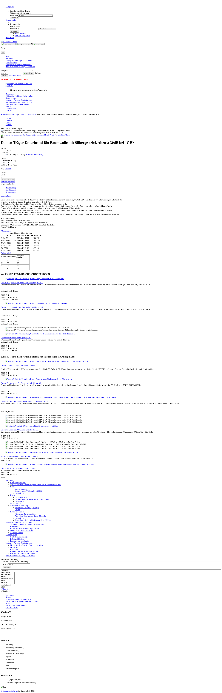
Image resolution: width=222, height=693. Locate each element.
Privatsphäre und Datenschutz (16, 605)
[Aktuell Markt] (7, 573)
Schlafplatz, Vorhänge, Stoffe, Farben (19, 60)
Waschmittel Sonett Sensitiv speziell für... (16, 338)
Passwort (13, 29)
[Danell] (7, 581)
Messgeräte (14, 547)
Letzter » (9, 125)
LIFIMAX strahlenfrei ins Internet (22, 553)
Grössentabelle (11, 192)
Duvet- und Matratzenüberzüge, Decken (25, 528)
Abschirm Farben (16, 533)
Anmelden (7, 567)
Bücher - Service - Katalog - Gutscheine (20, 67)
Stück (3, 175)
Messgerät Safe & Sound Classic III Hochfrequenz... (20, 456)
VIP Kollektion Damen (52, 485)
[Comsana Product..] (7, 579)
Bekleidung (10, 58)
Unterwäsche (19, 493)
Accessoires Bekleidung (19, 506)
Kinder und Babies (17, 512)
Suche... (38, 73)
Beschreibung (11, 188)
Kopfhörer (14, 549)
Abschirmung (10, 190)
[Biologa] (7, 577)
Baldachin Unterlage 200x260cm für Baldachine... (19, 430)
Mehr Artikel (5, 589)
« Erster (8, 118)
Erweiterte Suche (15, 76)
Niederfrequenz (11, 63)
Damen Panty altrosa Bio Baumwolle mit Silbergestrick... (22, 283)
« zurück (9, 120)
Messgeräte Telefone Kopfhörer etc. (19, 65)
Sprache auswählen (17, 11)
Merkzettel (10, 38)
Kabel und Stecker (17, 539)
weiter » (8, 123)
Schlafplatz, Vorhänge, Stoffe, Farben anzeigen (27, 524)
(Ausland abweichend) (34, 155)
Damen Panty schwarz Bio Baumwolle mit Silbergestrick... (22, 383)
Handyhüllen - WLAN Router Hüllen (24, 551)
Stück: (3, 173)
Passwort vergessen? (22, 36)
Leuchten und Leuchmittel (19, 541)
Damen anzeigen (21, 489)
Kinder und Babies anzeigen (25, 514)
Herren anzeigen (21, 497)
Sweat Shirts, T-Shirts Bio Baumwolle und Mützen (33, 520)
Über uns (25, 104)
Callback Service (12, 608)
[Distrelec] (7, 583)
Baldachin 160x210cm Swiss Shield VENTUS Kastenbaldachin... (25, 401)
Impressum (10, 595)
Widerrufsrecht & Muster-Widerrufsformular (22, 601)
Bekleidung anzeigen (18, 483)
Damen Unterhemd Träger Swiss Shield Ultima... (19, 365)
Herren (12, 495)
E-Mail (12, 26)
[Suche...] (28, 73)
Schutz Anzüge (15, 503)
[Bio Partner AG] (7, 575)
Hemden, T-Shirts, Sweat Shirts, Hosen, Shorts (32, 499)
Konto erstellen (20, 34)
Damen (12, 487)
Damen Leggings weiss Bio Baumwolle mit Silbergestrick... (23, 307)
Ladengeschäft (16, 104)
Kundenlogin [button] (11, 20)
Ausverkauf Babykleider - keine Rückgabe (30, 516)
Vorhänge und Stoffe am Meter (21, 531)
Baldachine (14, 526)
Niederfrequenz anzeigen (19, 537)
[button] (10, 7)
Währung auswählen (18, 13)
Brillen (17, 510)
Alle (7, 56)
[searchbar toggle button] (39, 44)
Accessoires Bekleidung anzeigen (27, 508)
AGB (8, 603)
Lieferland (14, 15)
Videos (8, 104)
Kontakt (8, 597)
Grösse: (3, 158)
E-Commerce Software (9, 691)
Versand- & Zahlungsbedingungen (18, 599)
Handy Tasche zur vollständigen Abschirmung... (18, 468)
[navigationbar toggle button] (8, 44)
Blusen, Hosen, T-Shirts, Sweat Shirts (28, 491)
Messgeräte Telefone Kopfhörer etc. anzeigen (26, 545)
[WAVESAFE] (9, 42)
